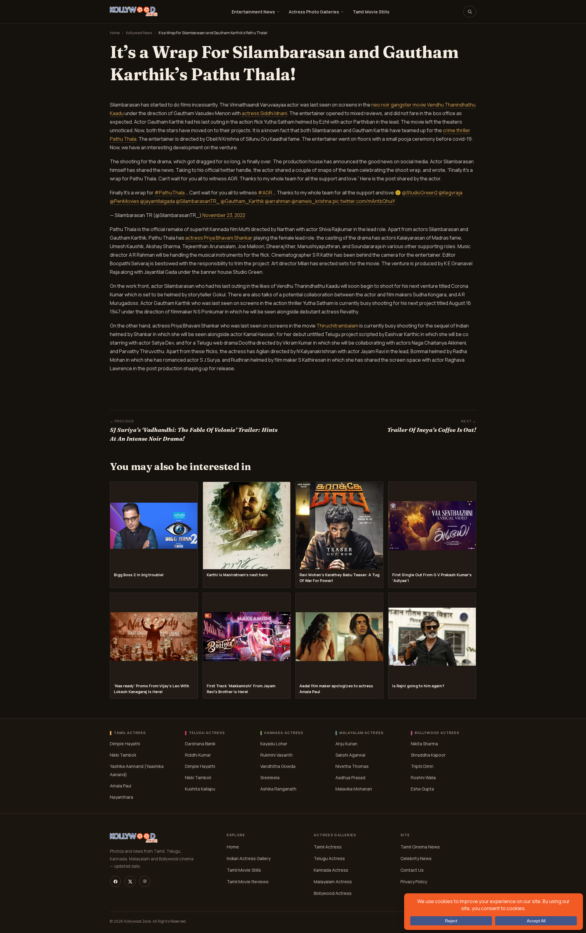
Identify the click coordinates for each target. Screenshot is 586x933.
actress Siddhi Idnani (264, 113)
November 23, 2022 (223, 215)
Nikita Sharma (424, 744)
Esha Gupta (422, 789)
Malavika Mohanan (353, 789)
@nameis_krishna (311, 201)
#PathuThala (169, 192)
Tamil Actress (328, 847)
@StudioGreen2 (420, 192)
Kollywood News (139, 32)
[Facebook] (115, 881)
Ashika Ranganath (278, 789)
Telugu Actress (329, 858)
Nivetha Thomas (352, 766)
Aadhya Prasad (350, 777)
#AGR (265, 192)
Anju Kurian (346, 744)
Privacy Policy (413, 881)
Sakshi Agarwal (350, 755)
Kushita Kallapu (200, 789)
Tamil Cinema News (420, 847)
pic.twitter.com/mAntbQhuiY (363, 201)
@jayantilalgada (157, 201)
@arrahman (278, 201)
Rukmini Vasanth (276, 755)
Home (115, 32)
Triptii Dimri (422, 766)
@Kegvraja (450, 192)
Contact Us (412, 870)
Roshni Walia (423, 777)
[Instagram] (144, 881)
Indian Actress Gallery (248, 858)
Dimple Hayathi (125, 744)
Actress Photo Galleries (314, 12)
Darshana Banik (200, 744)
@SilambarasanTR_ (198, 201)
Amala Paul (120, 786)
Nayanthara (121, 797)
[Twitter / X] (130, 881)
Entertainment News (253, 12)
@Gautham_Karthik (242, 201)
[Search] (469, 11)
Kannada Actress (331, 870)
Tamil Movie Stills (371, 12)
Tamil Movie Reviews (248, 881)
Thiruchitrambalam (337, 325)
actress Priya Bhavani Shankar (218, 237)
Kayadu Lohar (273, 744)
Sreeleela (270, 777)
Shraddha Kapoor (428, 755)
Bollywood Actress (333, 893)
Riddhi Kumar (198, 755)
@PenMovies (124, 201)
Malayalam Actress (333, 881)
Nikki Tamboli (123, 755)
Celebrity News (416, 858)
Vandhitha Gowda (277, 766)
